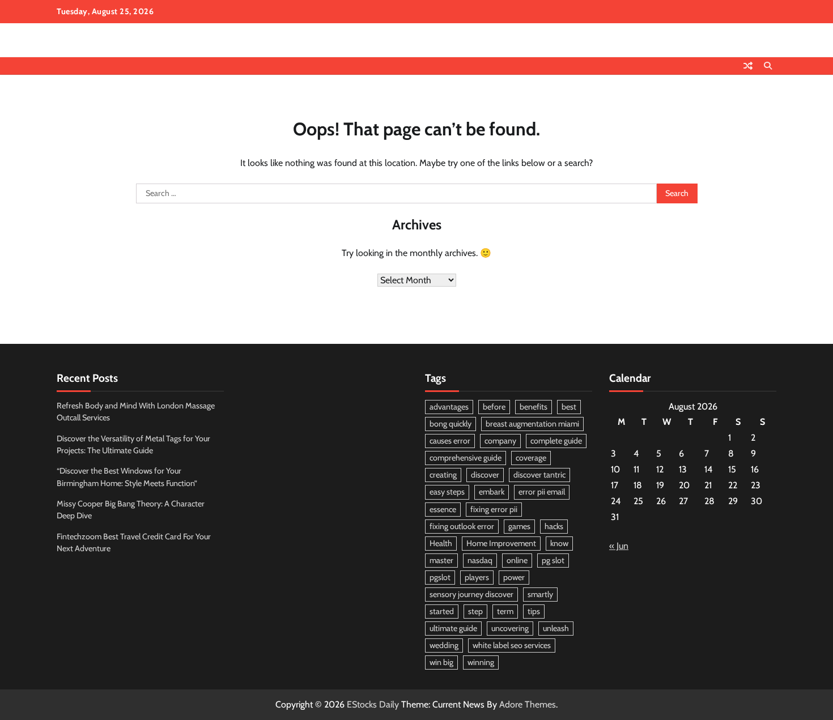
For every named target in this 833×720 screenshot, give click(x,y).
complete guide (556, 441)
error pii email (541, 492)
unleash (556, 628)
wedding (444, 645)
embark (491, 492)
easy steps (447, 492)
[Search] (767, 65)
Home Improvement (501, 543)
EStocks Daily (373, 704)
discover (485, 475)
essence (443, 509)
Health (441, 543)
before (494, 407)
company (500, 441)
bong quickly (450, 424)
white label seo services (512, 645)
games (519, 526)
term (505, 611)
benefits (533, 407)
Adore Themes (527, 704)
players (477, 577)
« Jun (618, 545)
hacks (554, 526)
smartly (540, 594)
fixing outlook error (462, 526)
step (475, 611)
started (442, 611)
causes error (450, 441)
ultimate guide (453, 628)
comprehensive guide (466, 458)
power (514, 577)
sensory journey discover (471, 594)
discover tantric (539, 475)
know (559, 543)
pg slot (553, 560)
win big (441, 662)
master (441, 560)
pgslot (440, 577)
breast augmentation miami (532, 424)
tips (534, 611)
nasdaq (480, 560)
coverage (531, 458)
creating (443, 475)
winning (481, 662)
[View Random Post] (748, 65)
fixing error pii (493, 509)
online (517, 560)
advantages (449, 407)
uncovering (510, 628)
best (569, 407)
